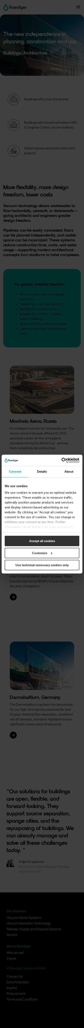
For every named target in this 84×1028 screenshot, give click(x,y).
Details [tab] (42, 471)
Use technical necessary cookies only (42, 565)
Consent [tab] (15, 471)
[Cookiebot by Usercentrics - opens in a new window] (61, 460)
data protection (61, 526)
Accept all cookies (42, 541)
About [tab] (68, 471)
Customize (39, 553)
